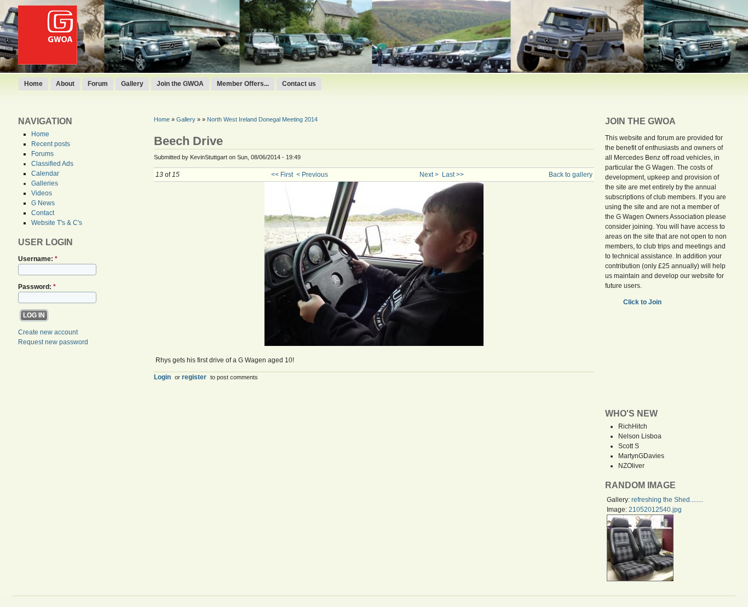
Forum (98, 84)
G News (43, 203)
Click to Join (643, 302)
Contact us (299, 84)
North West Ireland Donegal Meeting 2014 (262, 119)
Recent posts (50, 144)
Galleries (44, 183)
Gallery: (619, 500)
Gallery (132, 84)
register (194, 376)
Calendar (45, 173)
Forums (42, 154)
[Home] (47, 62)
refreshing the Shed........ (667, 500)
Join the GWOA (180, 84)
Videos (41, 193)
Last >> (453, 174)
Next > (429, 174)
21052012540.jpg (655, 509)
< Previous (312, 174)
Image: (618, 509)
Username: (37, 259)
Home (33, 84)
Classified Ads (52, 163)
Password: (37, 287)
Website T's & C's (56, 223)
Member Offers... (243, 84)
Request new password (53, 342)
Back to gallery (570, 174)
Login (162, 376)
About (65, 84)
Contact (42, 213)
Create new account (48, 332)
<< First (282, 174)
